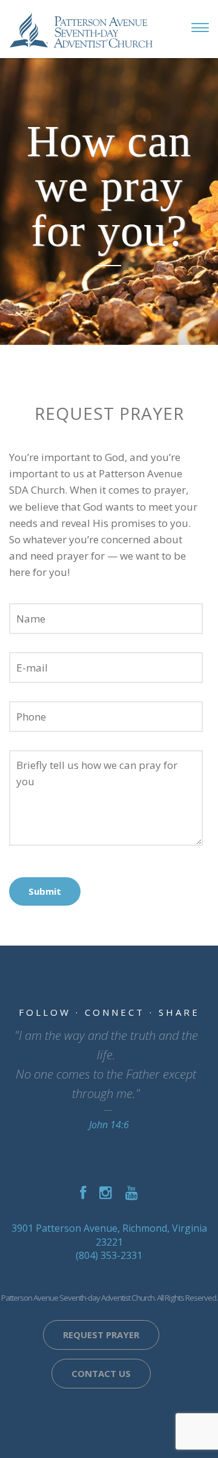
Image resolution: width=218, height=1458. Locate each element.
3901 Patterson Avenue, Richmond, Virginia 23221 (109, 1235)
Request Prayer (101, 1335)
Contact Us (101, 1373)
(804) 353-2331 (109, 1255)
